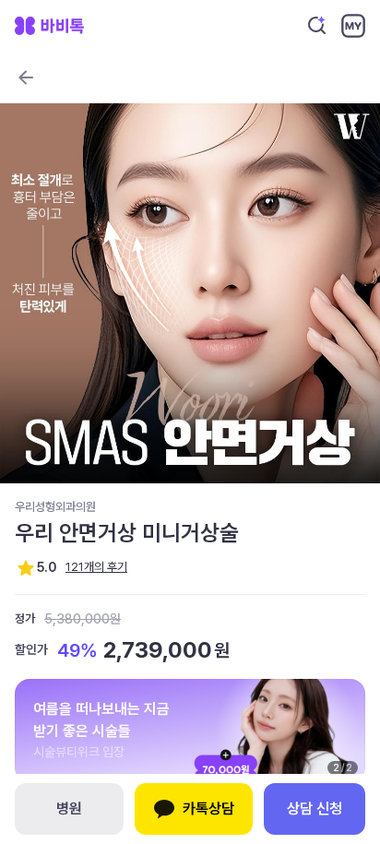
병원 (69, 808)
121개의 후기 (96, 567)
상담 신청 (314, 808)
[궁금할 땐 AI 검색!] (317, 26)
